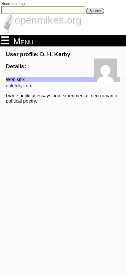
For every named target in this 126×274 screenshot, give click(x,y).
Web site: (15, 79)
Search (95, 11)
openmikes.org (48, 20)
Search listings (14, 3)
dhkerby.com (19, 85)
